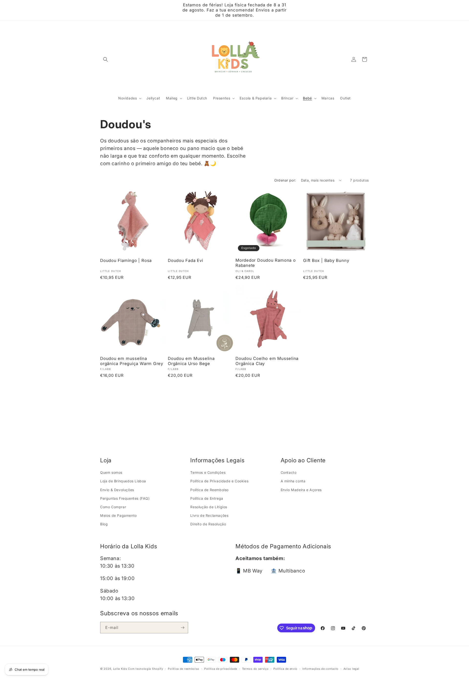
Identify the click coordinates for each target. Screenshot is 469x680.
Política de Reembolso (209, 489)
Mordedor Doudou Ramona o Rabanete (265, 263)
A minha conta (293, 481)
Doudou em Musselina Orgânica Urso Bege (191, 361)
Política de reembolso (183, 668)
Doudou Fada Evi (185, 260)
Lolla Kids (120, 668)
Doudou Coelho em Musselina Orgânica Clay (266, 361)
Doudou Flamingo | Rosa (126, 260)
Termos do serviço (255, 668)
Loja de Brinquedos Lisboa (123, 481)
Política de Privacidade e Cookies (219, 481)
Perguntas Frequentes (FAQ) (125, 498)
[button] (105, 59)
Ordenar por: (285, 180)
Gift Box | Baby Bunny (326, 260)
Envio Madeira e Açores (301, 489)
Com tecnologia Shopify (145, 668)
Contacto (289, 472)
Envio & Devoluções (117, 489)
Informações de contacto (320, 668)
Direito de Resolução (208, 524)
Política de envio (285, 668)
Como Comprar (113, 507)
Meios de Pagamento (118, 515)
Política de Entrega (206, 498)
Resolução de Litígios (208, 507)
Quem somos (111, 472)
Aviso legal (351, 668)
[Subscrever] (182, 627)
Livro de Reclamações (209, 515)
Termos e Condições (207, 472)
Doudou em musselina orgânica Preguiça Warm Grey (131, 361)
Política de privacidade (220, 668)
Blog (104, 524)
